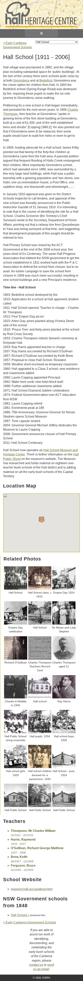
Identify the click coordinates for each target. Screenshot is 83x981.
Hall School (15, 592)
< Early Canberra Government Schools (29, 922)
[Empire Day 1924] (63, 588)
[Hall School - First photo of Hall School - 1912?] (39, 623)
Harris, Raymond (23, 839)
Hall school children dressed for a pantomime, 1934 (40, 774)
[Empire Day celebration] (15, 623)
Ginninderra (21, 80)
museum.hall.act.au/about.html (32, 889)
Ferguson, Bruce (23, 865)
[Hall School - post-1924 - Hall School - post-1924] (63, 767)
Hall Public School (15, 810)
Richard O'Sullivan (15, 662)
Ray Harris (64, 701)
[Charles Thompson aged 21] (63, 658)
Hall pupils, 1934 (40, 736)
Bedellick (45, 80)
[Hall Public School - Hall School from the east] (15, 806)
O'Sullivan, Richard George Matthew (37, 848)
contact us (36, 964)
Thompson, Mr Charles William (33, 830)
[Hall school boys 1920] (63, 732)
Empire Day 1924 (64, 592)
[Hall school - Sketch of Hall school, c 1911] (39, 697)
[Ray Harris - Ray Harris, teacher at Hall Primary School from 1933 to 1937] (63, 697)
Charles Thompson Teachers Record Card (40, 666)
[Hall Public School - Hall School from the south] (39, 806)
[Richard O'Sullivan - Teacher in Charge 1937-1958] (15, 658)
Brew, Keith (19, 856)
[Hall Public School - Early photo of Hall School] (63, 806)
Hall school (40, 701)
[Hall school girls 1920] (15, 767)
